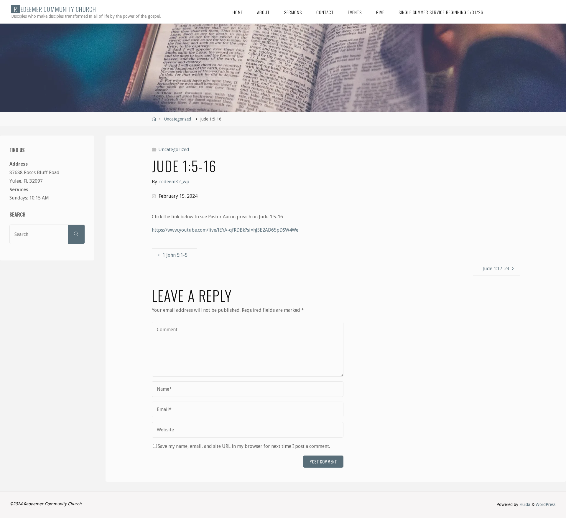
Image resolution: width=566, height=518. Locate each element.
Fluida (524, 504)
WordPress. (546, 504)
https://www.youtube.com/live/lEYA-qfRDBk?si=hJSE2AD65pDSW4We (225, 230)
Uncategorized (177, 119)
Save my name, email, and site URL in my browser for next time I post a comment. (244, 446)
